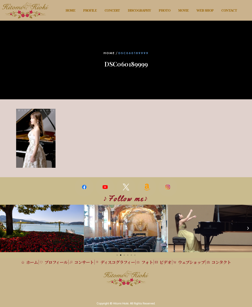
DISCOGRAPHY (139, 10)
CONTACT (229, 10)
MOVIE (183, 10)
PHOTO (164, 10)
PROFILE (90, 10)
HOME (70, 10)
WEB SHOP (204, 10)
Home (109, 53)
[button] (4, 228)
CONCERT (112, 10)
